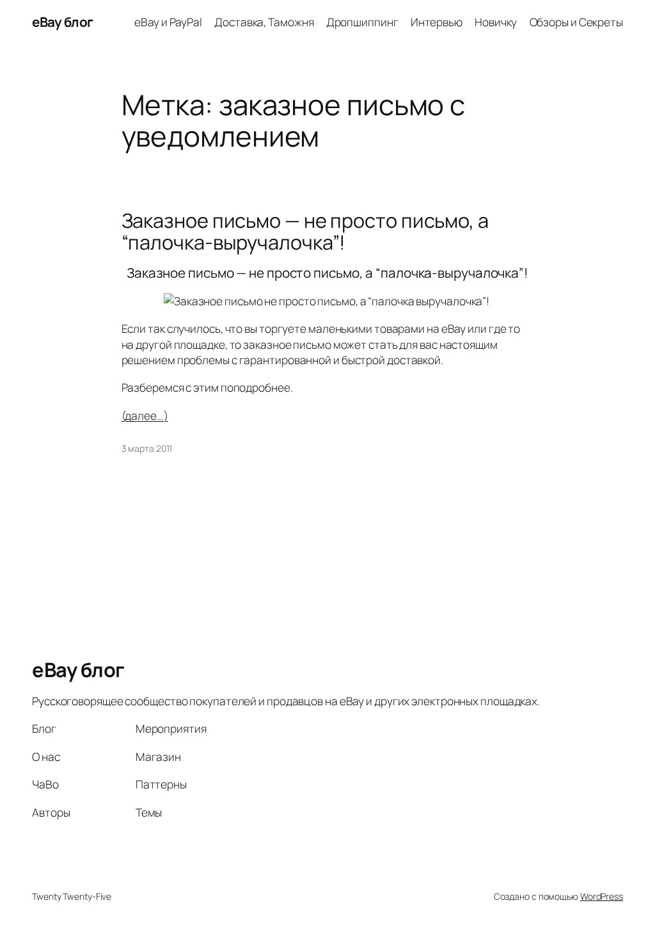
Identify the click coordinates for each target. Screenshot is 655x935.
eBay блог (62, 22)
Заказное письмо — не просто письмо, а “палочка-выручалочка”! (305, 231)
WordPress (601, 896)
